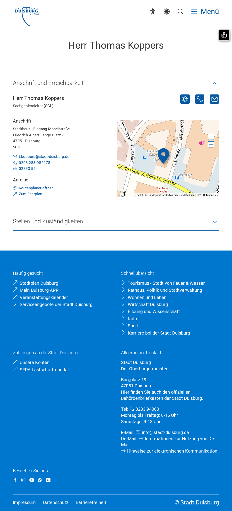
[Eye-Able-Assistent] (153, 11)
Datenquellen (210, 195)
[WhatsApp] (40, 480)
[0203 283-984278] (199, 99)
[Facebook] (15, 480)
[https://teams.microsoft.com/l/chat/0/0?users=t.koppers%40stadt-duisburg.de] (185, 99)
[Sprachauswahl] (167, 11)
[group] (168, 158)
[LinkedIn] (48, 480)
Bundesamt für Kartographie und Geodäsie (172, 195)
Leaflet (139, 195)
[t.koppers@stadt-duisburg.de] (214, 99)
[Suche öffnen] (180, 11)
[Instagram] (23, 480)
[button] (116, 83)
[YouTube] (31, 480)
